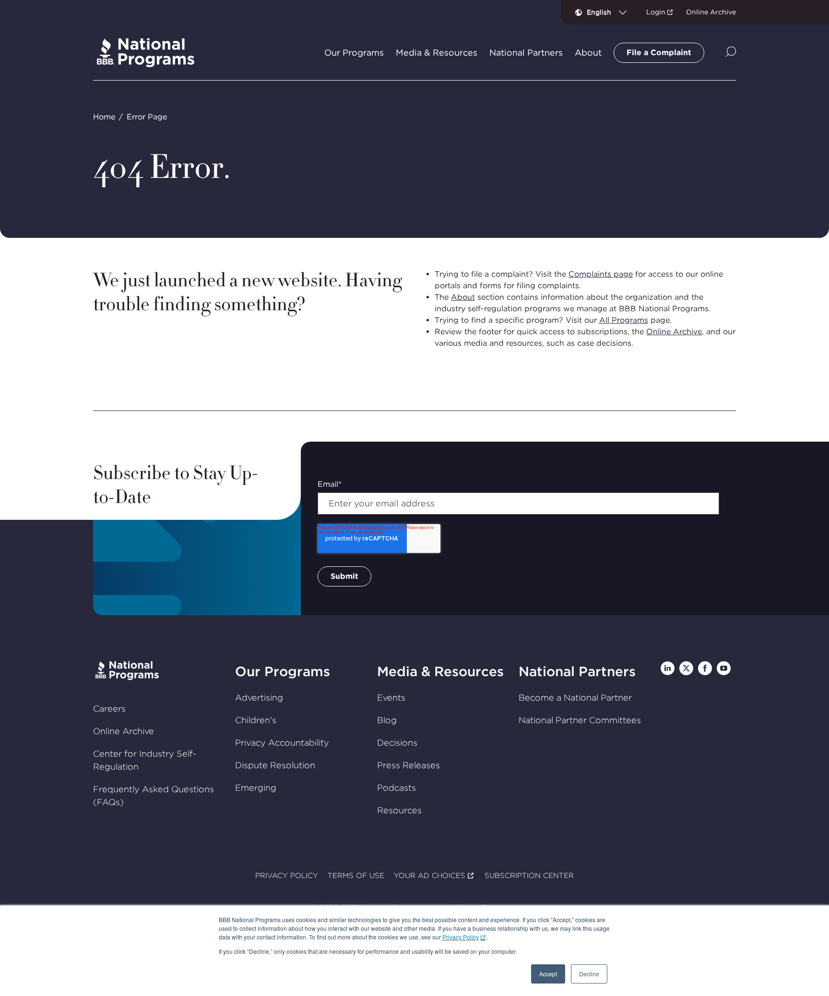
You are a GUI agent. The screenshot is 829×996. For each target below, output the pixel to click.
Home (104, 116)
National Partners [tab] (526, 53)
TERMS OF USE (356, 875)
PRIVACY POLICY (286, 875)
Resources (399, 810)
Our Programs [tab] (354, 53)
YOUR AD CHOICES (429, 875)
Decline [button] (589, 974)
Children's (255, 720)
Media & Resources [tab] (436, 53)
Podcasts (396, 788)
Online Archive (711, 12)
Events (391, 697)
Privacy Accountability (282, 743)
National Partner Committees (580, 720)
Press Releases (408, 765)
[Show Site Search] (731, 53)
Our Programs (282, 671)
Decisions (397, 743)
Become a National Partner (575, 697)
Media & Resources (440, 671)
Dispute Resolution (275, 765)
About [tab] (588, 53)
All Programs (623, 320)
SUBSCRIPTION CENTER (529, 875)
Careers (109, 708)
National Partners (577, 671)
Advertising (259, 697)
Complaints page (600, 274)
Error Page (147, 116)
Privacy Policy (460, 937)
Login (655, 12)
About (463, 297)
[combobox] (610, 12)
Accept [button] (548, 974)
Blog (387, 720)
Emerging (255, 788)
